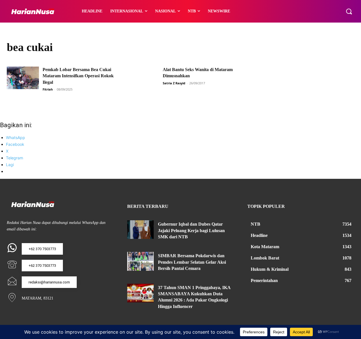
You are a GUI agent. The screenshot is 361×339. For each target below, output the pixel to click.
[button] (349, 11)
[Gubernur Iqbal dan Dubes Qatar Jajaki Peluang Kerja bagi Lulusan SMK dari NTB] (140, 229)
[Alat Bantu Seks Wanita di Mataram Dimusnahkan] (143, 78)
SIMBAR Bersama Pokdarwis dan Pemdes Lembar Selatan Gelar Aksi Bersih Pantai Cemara (192, 262)
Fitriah (48, 89)
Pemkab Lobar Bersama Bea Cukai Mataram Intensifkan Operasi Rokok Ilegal (78, 76)
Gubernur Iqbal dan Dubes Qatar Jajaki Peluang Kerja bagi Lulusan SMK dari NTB (191, 230)
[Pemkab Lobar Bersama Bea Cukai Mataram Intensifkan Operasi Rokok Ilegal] (23, 78)
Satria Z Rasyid (174, 83)
